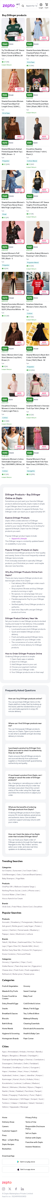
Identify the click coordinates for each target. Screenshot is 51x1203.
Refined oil (6, 974)
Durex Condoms (8, 954)
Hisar (20, 1071)
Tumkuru (5, 1103)
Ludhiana (26, 1083)
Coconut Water (8, 894)
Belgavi (5, 1056)
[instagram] (5, 1188)
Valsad (31, 1103)
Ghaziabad (6, 1067)
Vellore (5, 1107)
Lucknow (17, 1083)
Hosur (26, 1071)
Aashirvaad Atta (24, 942)
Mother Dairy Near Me (11, 950)
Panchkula (29, 1091)
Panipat (38, 1091)
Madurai (35, 1083)
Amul (36, 946)
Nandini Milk (27, 946)
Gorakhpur (16, 1067)
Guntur (26, 1067)
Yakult (4, 942)
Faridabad (34, 1063)
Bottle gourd (17, 926)
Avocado (5, 922)
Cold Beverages (8, 874)
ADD (19, 38)
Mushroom (20, 934)
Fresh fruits (18, 970)
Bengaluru (14, 1056)
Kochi (22, 1079)
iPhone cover (33, 891)
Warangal (24, 1107)
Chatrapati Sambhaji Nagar (13, 1059)
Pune (32, 1095)
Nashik (5, 1091)
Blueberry (34, 930)
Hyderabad (6, 1075)
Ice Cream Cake (29, 871)
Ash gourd (6, 926)
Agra (4, 1052)
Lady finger (28, 926)
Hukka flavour (7, 966)
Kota (36, 1079)
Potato (37, 926)
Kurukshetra (7, 1083)
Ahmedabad (13, 1052)
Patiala (4, 1095)
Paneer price (29, 974)
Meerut (5, 1087)
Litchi (24, 891)
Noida (11, 1091)
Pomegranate (27, 922)
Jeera (12, 934)
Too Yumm (37, 942)
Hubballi (33, 1071)
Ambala (22, 1052)
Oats (19, 874)
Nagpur (38, 1087)
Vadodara (23, 1103)
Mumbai (22, 1087)
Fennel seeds (23, 930)
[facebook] (18, 1188)
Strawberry (15, 922)
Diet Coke (20, 894)
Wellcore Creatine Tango (24, 887)
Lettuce (30, 934)
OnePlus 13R (7, 887)
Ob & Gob (6, 907)
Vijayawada (14, 1107)
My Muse (12, 942)
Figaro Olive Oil (13, 946)
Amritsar (30, 1052)
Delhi (26, 1063)
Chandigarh (32, 1056)
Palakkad (19, 1091)
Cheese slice (7, 970)
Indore (15, 1075)
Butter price (17, 974)
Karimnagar (7, 1079)
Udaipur (14, 1103)
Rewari (5, 1099)
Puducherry (23, 1095)
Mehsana (13, 1087)
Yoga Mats (20, 878)
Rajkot (38, 1095)
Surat (41, 1099)
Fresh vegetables (32, 970)
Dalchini (13, 930)
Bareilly (39, 1052)
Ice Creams (6, 871)
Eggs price (36, 966)
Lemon (5, 930)
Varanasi (39, 1103)
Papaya (5, 934)
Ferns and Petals (23, 954)
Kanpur (39, 1075)
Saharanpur (14, 1099)
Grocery (5, 962)
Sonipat (34, 1099)
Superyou (37, 950)
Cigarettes (14, 962)
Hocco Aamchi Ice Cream (12, 898)
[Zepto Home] (9, 6)
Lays (4, 946)
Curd (29, 962)
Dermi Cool (27, 907)
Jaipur (22, 1075)
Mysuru (30, 1087)
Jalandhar (30, 1075)
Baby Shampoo (8, 878)
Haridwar (12, 1071)
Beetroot (38, 922)
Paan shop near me (22, 966)
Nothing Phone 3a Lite (11, 891)
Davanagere (7, 1063)
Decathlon (38, 907)
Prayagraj (13, 1095)
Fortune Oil (27, 950)
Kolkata (30, 1079)
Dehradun (18, 1063)
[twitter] (11, 1188)
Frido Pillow (16, 907)
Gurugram (34, 1067)
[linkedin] (24, 1188)
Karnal (15, 1079)
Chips (23, 962)
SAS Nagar (24, 1099)
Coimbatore (39, 1059)
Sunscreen (17, 871)
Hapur (4, 1071)
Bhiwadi (23, 1056)
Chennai (28, 1059)
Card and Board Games (31, 874)
